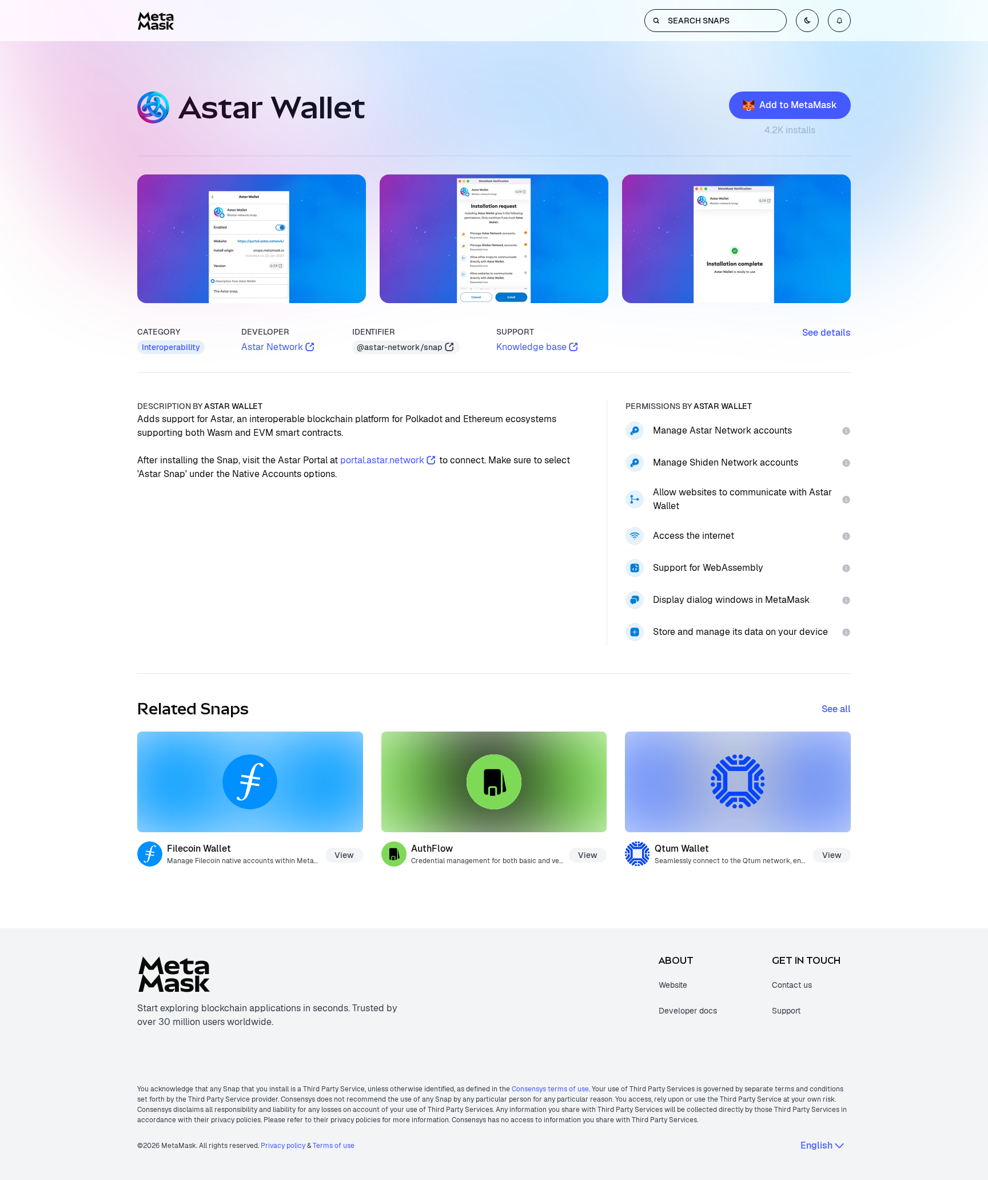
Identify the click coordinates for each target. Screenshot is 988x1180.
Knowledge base (531, 347)
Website (673, 985)
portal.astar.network (382, 460)
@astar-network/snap (400, 347)
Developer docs (688, 1011)
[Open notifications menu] (839, 20)
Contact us (792, 985)
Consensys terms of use (550, 1089)
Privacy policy (283, 1145)
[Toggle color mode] (807, 20)
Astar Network (272, 347)
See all (836, 709)
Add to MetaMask (798, 105)
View (344, 855)
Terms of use (333, 1145)
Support (786, 1011)
